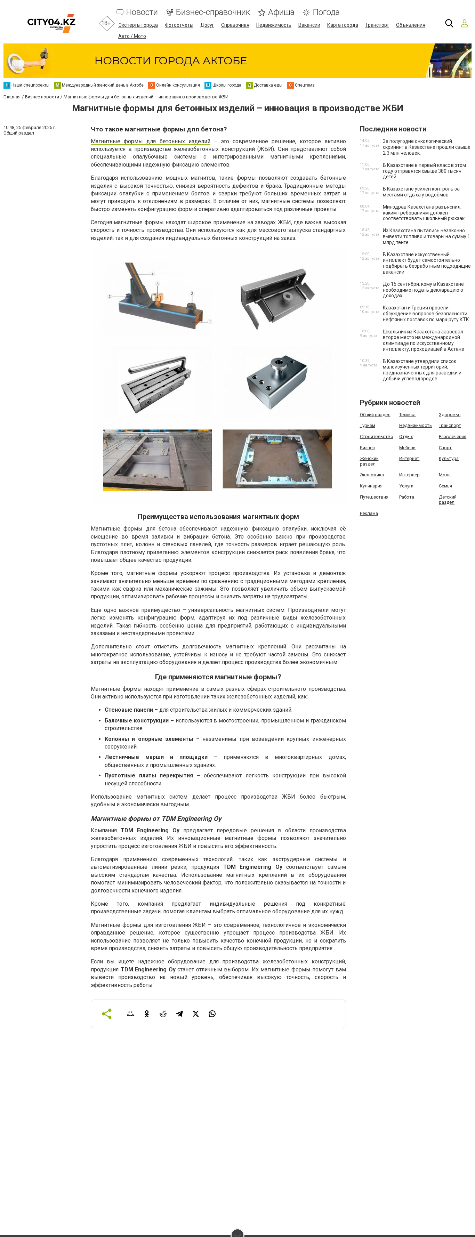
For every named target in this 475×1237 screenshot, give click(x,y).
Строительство (376, 436)
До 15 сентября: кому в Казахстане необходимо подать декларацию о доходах (423, 290)
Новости (142, 12)
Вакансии (309, 25)
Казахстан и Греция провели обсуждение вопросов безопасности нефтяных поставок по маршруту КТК (426, 313)
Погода (326, 12)
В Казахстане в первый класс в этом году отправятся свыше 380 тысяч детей (424, 171)
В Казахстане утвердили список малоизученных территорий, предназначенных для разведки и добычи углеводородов (422, 369)
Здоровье (449, 414)
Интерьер (409, 474)
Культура (449, 458)
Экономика (372, 474)
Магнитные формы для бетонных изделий (150, 141)
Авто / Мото (132, 36)
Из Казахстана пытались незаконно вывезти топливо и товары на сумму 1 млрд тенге (426, 236)
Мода (445, 474)
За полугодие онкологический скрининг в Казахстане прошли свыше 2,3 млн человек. (426, 147)
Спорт (445, 447)
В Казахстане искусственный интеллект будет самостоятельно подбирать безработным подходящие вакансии (427, 263)
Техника (407, 414)
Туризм (367, 425)
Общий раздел (375, 414)
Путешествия (374, 497)
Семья (445, 485)
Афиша (281, 12)
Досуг (207, 25)
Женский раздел (369, 461)
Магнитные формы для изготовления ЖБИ (148, 925)
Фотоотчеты (179, 25)
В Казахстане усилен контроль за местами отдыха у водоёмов (421, 191)
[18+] (51, 23)
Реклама (369, 513)
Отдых (406, 436)
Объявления (410, 25)
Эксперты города (138, 25)
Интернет (409, 458)
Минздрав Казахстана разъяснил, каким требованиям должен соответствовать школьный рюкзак (424, 212)
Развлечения (452, 436)
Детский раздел (448, 499)
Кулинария (371, 485)
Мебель (407, 447)
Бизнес (367, 447)
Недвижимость (273, 25)
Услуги (406, 485)
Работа (406, 497)
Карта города (342, 25)
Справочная (235, 25)
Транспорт (377, 25)
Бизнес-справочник (213, 12)
